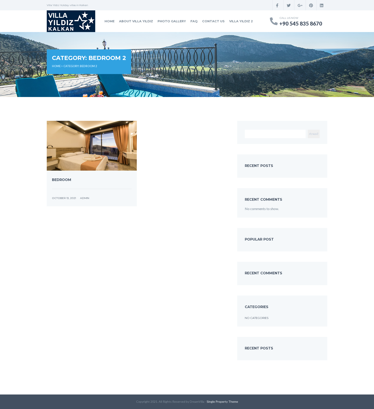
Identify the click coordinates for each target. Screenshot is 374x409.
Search (313, 134)
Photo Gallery (172, 21)
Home (109, 21)
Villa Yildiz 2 (241, 21)
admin (84, 198)
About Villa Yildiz (136, 21)
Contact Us (213, 21)
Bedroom (61, 180)
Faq (194, 21)
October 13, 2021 (64, 198)
